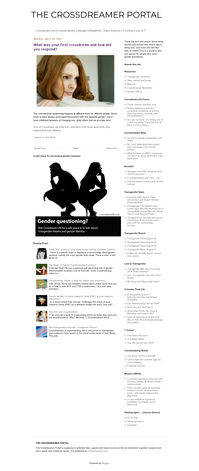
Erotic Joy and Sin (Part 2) (140, 307)
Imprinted (132, 425)
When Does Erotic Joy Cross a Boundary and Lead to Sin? (142, 312)
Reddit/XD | (96, 30)
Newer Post (39, 148)
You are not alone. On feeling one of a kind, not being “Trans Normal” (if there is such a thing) (145, 122)
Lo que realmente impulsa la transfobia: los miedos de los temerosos (141, 402)
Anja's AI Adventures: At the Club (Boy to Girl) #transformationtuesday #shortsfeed (145, 320)
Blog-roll (131, 84)
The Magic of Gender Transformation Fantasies (72, 265)
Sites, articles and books (139, 80)
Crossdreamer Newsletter (139, 88)
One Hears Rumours (137, 335)
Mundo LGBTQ (134, 91)
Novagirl (82, 30)
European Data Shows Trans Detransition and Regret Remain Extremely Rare (143, 200)
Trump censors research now (141, 104)
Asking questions (135, 421)
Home (76, 148)
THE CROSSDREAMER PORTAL (96, 15)
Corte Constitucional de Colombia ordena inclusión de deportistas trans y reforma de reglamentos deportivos (143, 392)
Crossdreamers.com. (98, 451)
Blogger (105, 463)
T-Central (127, 30)
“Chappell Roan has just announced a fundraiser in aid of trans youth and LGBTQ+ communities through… (144, 221)
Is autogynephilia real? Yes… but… (144, 178)
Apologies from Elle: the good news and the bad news (144, 172)
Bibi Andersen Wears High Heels (143, 281)
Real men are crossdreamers (63, 312)
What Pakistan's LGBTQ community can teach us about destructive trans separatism (145, 156)
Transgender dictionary (138, 76)
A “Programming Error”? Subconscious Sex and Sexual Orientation (142, 297)
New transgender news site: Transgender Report (73, 327)
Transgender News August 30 (141, 238)
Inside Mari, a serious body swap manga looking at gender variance (82, 249)
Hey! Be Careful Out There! (140, 343)
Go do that (132, 417)
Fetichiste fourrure (136, 366)
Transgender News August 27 (141, 249)
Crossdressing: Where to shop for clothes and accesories (77, 280)
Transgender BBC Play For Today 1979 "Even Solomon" (143, 270)
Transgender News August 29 (141, 242)
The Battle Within (135, 339)
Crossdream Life (45, 30)
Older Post (111, 148)
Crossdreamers (66, 30)
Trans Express (111, 30)
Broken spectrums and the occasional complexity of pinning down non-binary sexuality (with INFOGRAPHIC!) (143, 112)
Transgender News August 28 (141, 246)
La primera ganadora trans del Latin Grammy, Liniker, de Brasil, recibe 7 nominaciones (145, 381)
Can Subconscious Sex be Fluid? (143, 303)
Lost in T (140, 30)
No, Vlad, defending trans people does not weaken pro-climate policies (143, 147)
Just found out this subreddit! (141, 356)
